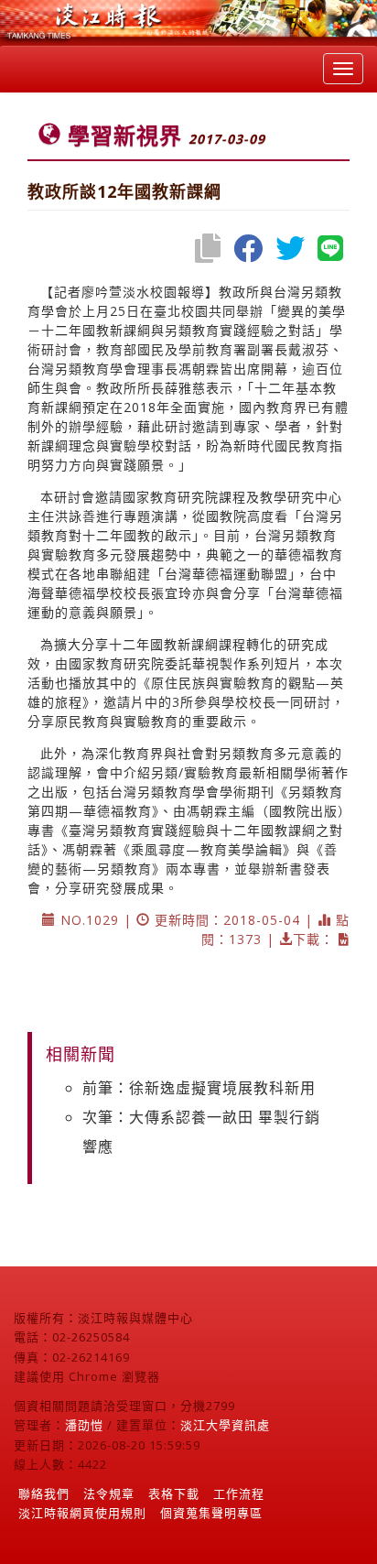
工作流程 (238, 1493)
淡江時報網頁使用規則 (82, 1512)
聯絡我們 (44, 1493)
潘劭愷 (84, 1425)
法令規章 (109, 1493)
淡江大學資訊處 (225, 1425)
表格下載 (173, 1493)
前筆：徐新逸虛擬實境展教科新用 (199, 1088)
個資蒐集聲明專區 (211, 1512)
